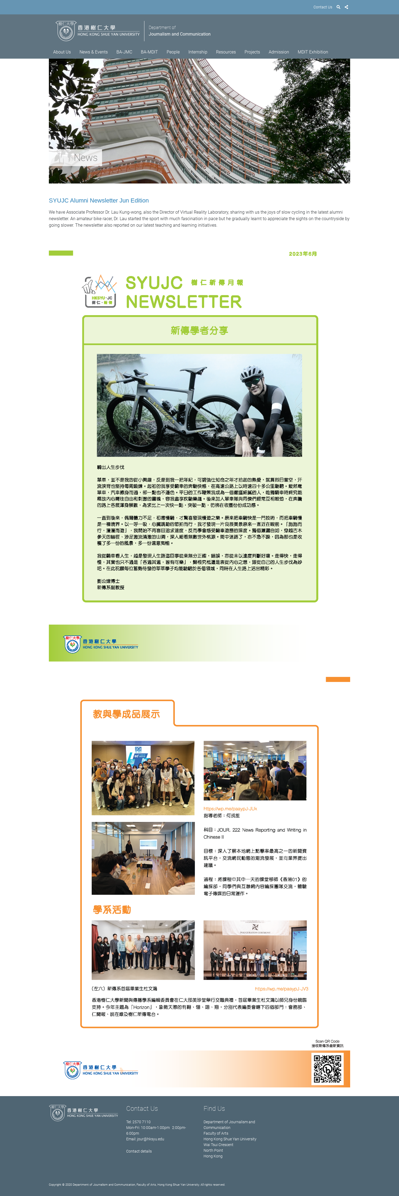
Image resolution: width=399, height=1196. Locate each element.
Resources (226, 52)
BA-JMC (124, 52)
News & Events (94, 52)
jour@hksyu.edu (150, 1139)
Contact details (139, 1151)
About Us (62, 52)
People (173, 52)
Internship (197, 52)
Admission (279, 52)
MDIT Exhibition (313, 52)
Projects (252, 52)
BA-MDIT (149, 52)
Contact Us (323, 7)
